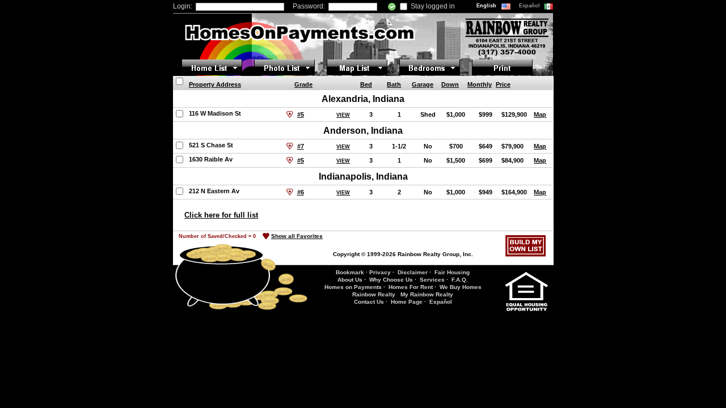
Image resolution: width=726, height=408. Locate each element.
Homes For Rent (411, 287)
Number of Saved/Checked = (217, 236)
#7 (300, 146)
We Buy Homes (461, 287)
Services (432, 280)
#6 (300, 192)
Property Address (215, 84)
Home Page (407, 302)
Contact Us (369, 302)
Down (450, 84)
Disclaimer (413, 272)
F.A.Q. (459, 280)
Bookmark (350, 272)
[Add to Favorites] (289, 114)
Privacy (380, 272)
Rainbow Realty (373, 294)
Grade (303, 84)
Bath (394, 84)
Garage (422, 84)
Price (503, 84)
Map (540, 114)
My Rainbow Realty (426, 294)
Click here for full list (221, 215)
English (487, 5)
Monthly (479, 84)
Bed (366, 84)
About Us (349, 280)
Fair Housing (452, 272)
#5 (300, 114)
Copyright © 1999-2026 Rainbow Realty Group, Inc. (403, 254)
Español (530, 5)
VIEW (343, 115)
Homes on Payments (353, 287)
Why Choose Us (391, 280)
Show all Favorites (297, 236)
